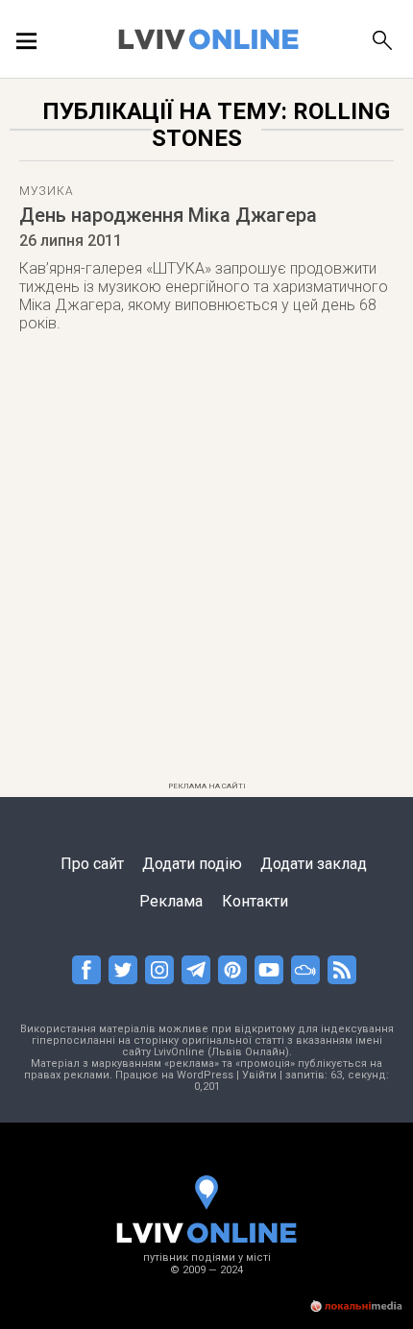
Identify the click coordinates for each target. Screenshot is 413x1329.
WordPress (205, 1075)
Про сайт (92, 864)
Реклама (171, 901)
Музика (46, 191)
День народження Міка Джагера (168, 215)
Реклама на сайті (207, 786)
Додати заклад (313, 864)
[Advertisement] (206, 567)
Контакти (255, 901)
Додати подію (192, 864)
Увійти (259, 1075)
